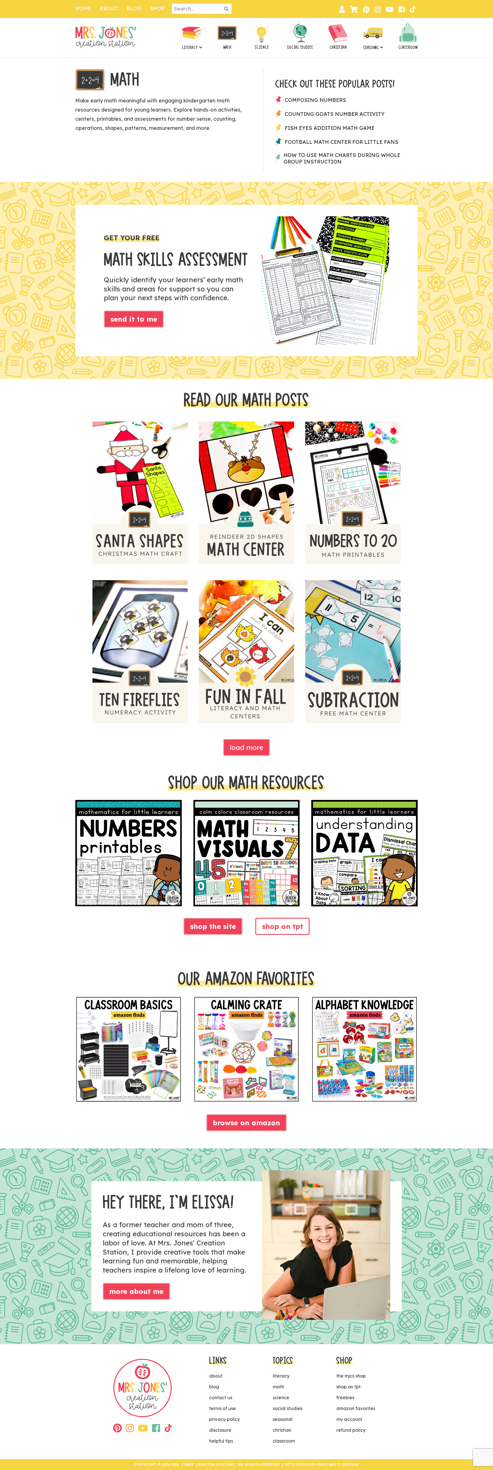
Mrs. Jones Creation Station (105, 37)
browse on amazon (246, 1122)
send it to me (133, 319)
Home (83, 8)
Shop (157, 8)
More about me (136, 1291)
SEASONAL (371, 48)
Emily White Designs (338, 1464)
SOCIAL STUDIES (300, 47)
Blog (134, 8)
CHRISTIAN (338, 47)
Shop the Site (213, 926)
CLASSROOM (408, 47)
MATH (227, 47)
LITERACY (190, 48)
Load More (246, 747)
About (109, 8)
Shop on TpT (282, 926)
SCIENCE (262, 47)
